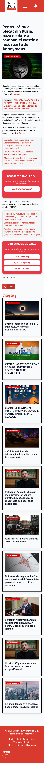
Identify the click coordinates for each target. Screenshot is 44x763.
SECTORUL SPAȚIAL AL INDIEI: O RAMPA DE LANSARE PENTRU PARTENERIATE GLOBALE (22, 412)
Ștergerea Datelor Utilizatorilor (22, 745)
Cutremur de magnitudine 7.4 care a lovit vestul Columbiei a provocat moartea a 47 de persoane (22, 581)
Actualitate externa (12, 57)
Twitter (22, 133)
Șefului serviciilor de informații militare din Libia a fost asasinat (21, 454)
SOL (4, 757)
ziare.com (17, 94)
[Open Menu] (25, 6)
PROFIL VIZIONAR (22, 268)
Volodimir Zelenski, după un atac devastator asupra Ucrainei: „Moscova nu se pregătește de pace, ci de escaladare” (20, 498)
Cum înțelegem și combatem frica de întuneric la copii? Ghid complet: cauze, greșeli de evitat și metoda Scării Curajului (22, 232)
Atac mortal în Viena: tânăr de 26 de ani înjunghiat (21, 540)
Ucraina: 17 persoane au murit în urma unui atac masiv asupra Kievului (21, 666)
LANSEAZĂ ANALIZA (22, 189)
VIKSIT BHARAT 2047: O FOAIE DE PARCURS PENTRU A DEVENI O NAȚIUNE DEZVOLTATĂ (22, 369)
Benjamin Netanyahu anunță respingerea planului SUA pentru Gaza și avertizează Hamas (20, 624)
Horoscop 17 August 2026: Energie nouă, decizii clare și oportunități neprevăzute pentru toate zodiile (21, 217)
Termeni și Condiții (22, 742)
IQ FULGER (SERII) (22, 263)
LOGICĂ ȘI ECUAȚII (22, 257)
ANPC (5, 755)
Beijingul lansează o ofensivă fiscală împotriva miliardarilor (21, 705)
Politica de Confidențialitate (22, 739)
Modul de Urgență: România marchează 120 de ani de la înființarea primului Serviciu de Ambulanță (20, 161)
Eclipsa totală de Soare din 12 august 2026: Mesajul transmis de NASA (21, 326)
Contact (6, 752)
